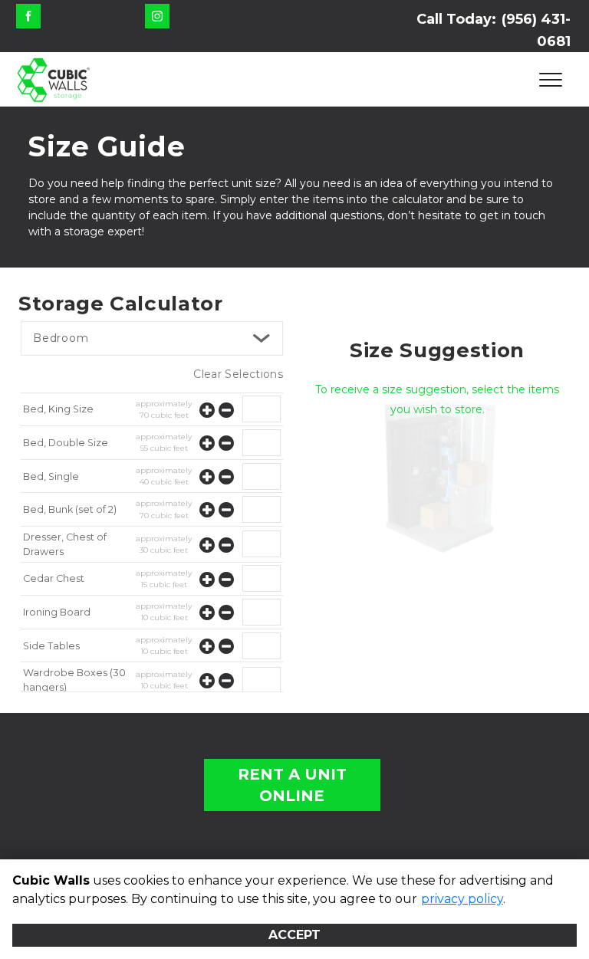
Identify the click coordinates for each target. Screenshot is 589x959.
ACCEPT (294, 935)
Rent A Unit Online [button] (292, 785)
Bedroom (61, 338)
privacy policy (462, 899)
